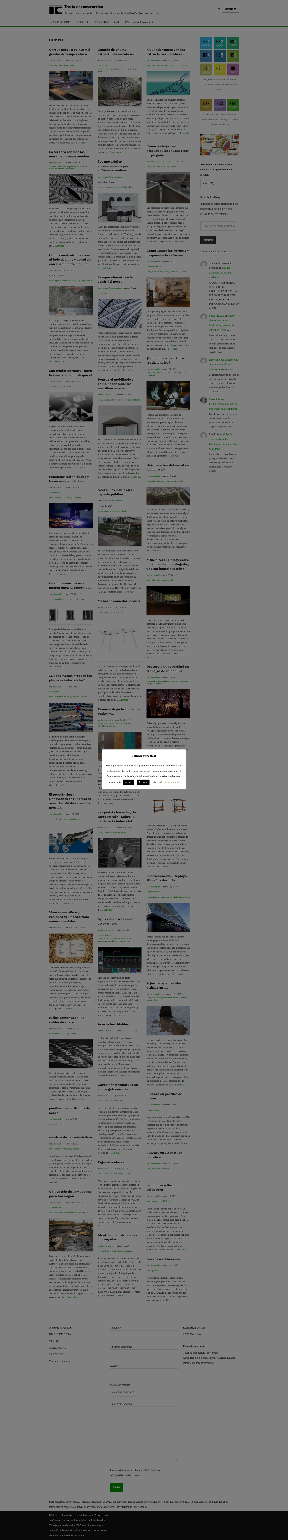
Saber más (157, 782)
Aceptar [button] (128, 782)
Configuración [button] (172, 782)
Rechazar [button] (143, 782)
